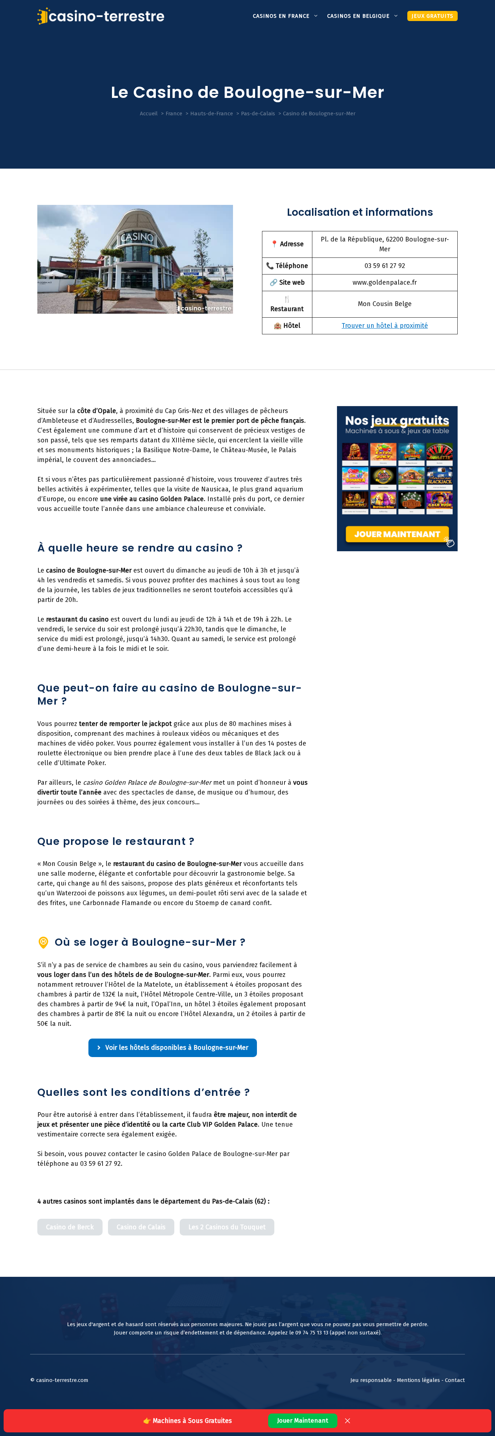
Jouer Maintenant (302, 1420)
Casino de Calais (141, 1227)
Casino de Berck (70, 1227)
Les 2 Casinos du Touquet (227, 1227)
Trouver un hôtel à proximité (385, 326)
